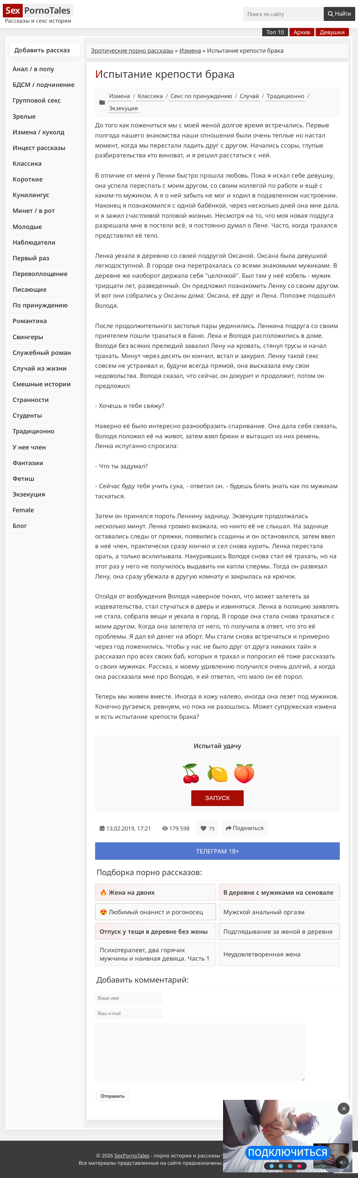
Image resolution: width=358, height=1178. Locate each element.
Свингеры (28, 337)
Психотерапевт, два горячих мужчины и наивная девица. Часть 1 (155, 954)
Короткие (28, 179)
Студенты (27, 415)
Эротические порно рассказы (132, 50)
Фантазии (28, 462)
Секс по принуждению (201, 96)
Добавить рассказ (42, 50)
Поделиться (248, 828)
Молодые (27, 226)
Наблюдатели (34, 242)
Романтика (30, 320)
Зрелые (24, 116)
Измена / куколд (38, 132)
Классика (27, 163)
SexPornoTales (131, 1155)
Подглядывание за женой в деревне (278, 931)
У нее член (29, 447)
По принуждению (40, 305)
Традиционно (34, 431)
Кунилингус (31, 195)
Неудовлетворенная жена (262, 954)
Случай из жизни (40, 368)
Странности (31, 399)
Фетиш (23, 478)
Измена (190, 50)
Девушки (332, 32)
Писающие (29, 289)
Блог (20, 525)
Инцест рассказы (39, 147)
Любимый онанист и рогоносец (156, 912)
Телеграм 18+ (217, 851)
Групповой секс (37, 100)
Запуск (217, 798)
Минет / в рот (34, 210)
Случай (249, 96)
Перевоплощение (40, 273)
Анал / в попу (33, 69)
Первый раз (31, 258)
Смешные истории (42, 384)
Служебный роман (42, 352)
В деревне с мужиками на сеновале (278, 892)
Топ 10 (275, 32)
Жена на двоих (132, 892)
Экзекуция (29, 494)
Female (23, 510)
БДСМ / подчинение (43, 84)
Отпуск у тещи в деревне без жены (154, 931)
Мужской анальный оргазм (264, 912)
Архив (302, 32)
